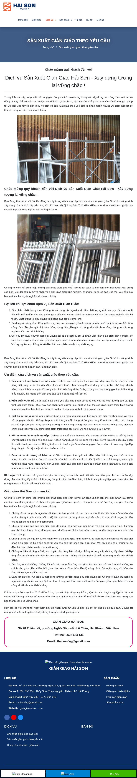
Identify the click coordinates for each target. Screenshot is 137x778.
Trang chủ (23, 20)
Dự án (89, 20)
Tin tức (78, 20)
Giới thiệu (36, 20)
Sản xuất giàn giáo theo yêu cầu (78, 47)
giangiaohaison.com (31, 708)
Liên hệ (100, 20)
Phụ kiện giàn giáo (116, 696)
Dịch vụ (49, 20)
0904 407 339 (30, 696)
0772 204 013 (48, 696)
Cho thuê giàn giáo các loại (22, 733)
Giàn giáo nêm (114, 685)
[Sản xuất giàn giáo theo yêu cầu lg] (19, 6)
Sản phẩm (64, 20)
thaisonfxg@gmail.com (29, 702)
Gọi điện (115, 774)
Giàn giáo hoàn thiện (118, 691)
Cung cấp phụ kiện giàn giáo (22, 745)
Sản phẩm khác (115, 702)
